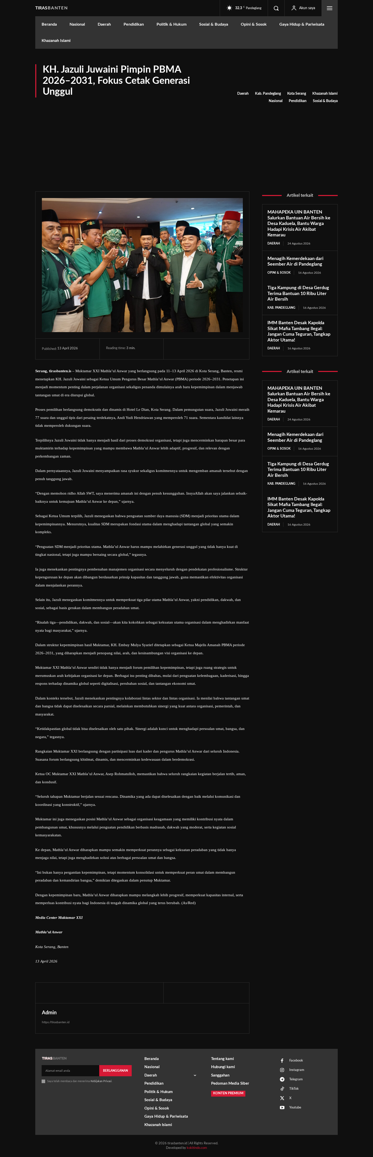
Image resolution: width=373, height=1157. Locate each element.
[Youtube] (282, 1108)
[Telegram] (210, 349)
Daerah (243, 93)
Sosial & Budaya (325, 101)
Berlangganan (115, 1070)
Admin (49, 1012)
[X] (187, 349)
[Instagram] (282, 1070)
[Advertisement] (186, 143)
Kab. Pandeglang (268, 93)
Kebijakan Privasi (101, 1081)
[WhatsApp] (198, 349)
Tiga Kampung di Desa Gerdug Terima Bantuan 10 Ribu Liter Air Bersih (298, 294)
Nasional (275, 101)
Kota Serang (296, 93)
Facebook (296, 1060)
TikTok (294, 1088)
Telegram (296, 1079)
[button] (276, 8)
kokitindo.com (197, 1148)
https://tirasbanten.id (56, 1022)
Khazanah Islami (325, 93)
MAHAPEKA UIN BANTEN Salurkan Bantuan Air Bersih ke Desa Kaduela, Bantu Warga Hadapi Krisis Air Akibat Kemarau (298, 223)
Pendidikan (298, 101)
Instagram (296, 1070)
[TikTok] (282, 1089)
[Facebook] (175, 349)
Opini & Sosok (279, 272)
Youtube (295, 1107)
